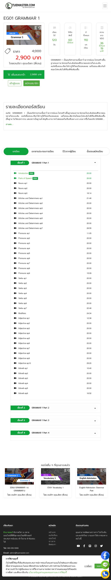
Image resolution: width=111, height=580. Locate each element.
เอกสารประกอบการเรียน (43, 151)
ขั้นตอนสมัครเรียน (95, 151)
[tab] (55, 163)
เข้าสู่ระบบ (15, 83)
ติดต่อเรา (52, 544)
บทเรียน (16, 151)
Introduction (23, 173)
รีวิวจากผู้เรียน (69, 151)
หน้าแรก (52, 532)
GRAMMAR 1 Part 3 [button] (33, 420)
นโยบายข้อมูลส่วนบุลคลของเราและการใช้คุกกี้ (48, 572)
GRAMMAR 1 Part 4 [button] (33, 432)
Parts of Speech (25, 178)
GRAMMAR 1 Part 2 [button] (33, 407)
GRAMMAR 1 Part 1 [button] (33, 162)
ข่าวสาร (52, 541)
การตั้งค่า (88, 566)
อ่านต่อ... (9, 124)
